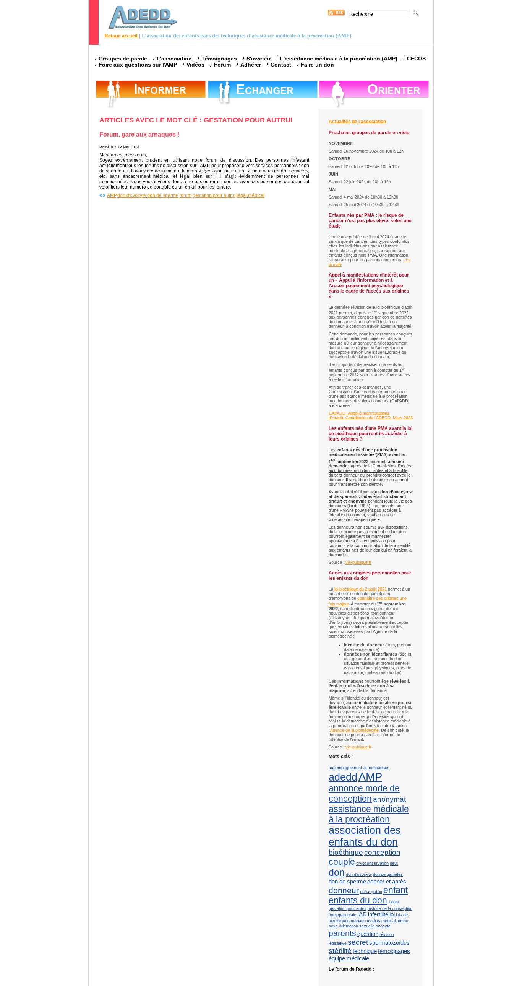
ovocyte (383, 926)
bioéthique (346, 852)
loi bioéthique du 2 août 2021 (360, 589)
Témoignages (219, 58)
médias (373, 920)
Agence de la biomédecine (354, 730)
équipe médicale (349, 958)
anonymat (389, 799)
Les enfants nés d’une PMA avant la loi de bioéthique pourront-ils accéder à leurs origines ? (370, 434)
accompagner (376, 767)
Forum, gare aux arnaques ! (139, 134)
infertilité (378, 914)
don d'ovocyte (131, 195)
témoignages (394, 951)
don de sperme (162, 195)
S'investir (258, 58)
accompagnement (345, 767)
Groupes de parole (123, 58)
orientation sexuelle (356, 926)
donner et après (386, 881)
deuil (394, 863)
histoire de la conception (390, 908)
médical (256, 195)
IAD (362, 914)
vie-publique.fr (358, 562)
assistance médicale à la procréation (369, 814)
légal (242, 195)
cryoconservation (372, 863)
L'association (174, 58)
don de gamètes (388, 874)
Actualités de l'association (357, 121)
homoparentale (342, 915)
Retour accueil (121, 36)
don (337, 872)
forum (185, 195)
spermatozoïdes (389, 942)
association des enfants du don (365, 836)
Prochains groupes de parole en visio (369, 132)
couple (342, 862)
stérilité (340, 951)
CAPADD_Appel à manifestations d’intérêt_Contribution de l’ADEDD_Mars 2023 (371, 415)
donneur (344, 890)
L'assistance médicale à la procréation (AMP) (338, 58)
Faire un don (317, 65)
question (367, 934)
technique (365, 951)
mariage (358, 920)
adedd (343, 777)
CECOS (416, 58)
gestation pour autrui (214, 195)
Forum (222, 65)
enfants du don (358, 900)
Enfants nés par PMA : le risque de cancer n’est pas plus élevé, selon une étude (370, 221)
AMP (111, 195)
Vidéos (195, 65)
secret (358, 942)
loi (392, 914)
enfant (395, 890)
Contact (281, 65)
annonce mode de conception (364, 793)
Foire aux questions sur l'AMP (138, 65)
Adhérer (250, 65)
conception (382, 852)
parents (342, 933)
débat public (371, 891)
